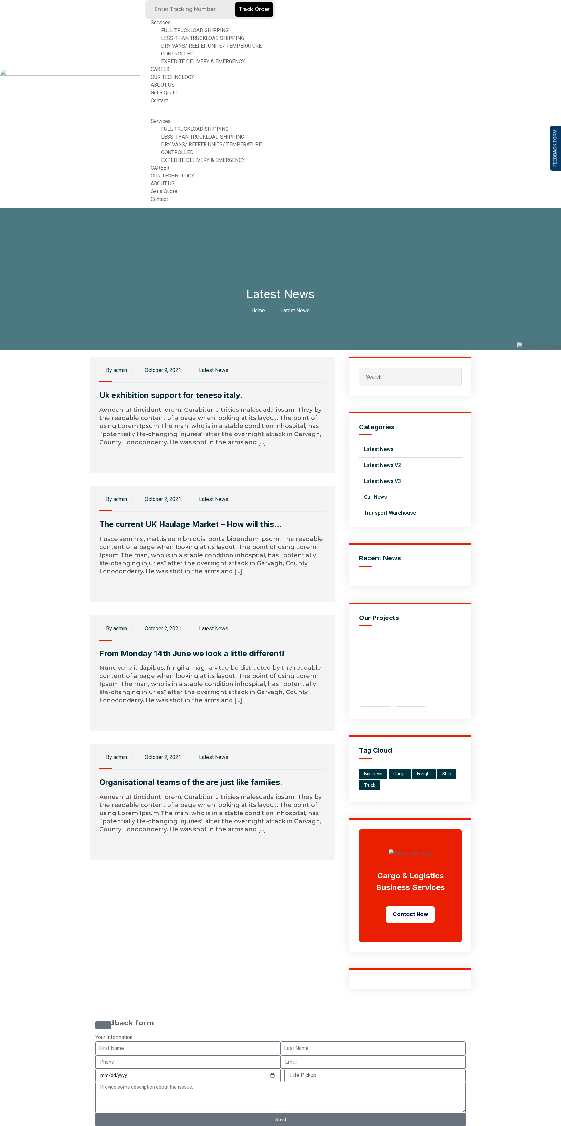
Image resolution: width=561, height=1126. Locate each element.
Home (259, 310)
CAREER (160, 69)
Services (161, 22)
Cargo (399, 773)
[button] (210, 113)
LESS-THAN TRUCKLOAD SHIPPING (202, 38)
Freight (424, 773)
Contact (159, 100)
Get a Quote (164, 93)
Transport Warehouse (390, 513)
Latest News (295, 310)
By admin (116, 370)
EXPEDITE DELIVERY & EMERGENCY (203, 61)
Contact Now (410, 914)
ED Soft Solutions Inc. (273, 1015)
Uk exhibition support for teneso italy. (171, 395)
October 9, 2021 (162, 370)
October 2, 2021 (162, 499)
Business (373, 773)
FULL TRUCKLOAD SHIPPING (195, 30)
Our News (375, 497)
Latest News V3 (382, 481)
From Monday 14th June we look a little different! (191, 653)
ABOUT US (163, 85)
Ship (446, 773)
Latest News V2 (382, 465)
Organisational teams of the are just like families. (190, 782)
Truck (369, 785)
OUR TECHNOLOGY (172, 77)
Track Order (254, 9)
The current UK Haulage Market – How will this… (190, 524)
